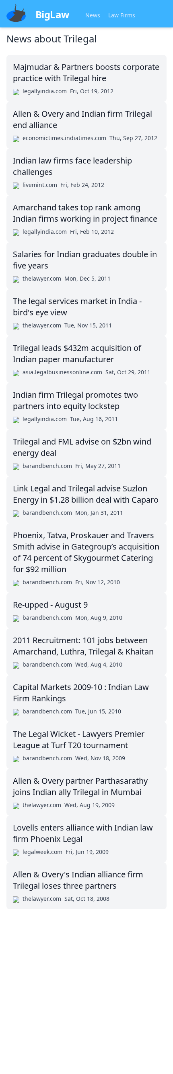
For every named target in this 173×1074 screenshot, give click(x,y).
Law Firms (121, 15)
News (92, 15)
